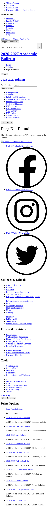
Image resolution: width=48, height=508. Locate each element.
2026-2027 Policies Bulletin (17, 461)
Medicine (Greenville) (15, 308)
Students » (10, 19)
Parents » (10, 26)
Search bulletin (7, 85)
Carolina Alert (12, 366)
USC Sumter (11, 111)
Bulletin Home (12, 8)
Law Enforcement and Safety (18, 353)
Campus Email (12, 368)
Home (8, 65)
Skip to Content (12, 3)
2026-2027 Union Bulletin (17, 500)
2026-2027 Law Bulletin (16, 435)
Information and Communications (19, 301)
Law (8, 303)
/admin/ (9, 67)
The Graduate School (14, 294)
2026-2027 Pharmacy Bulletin (18, 452)
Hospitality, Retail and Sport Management (23, 297)
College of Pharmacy (14, 104)
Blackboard (10, 373)
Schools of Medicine (14, 102)
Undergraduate (12, 92)
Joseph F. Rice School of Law (18, 99)
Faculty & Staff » (13, 21)
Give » (9, 35)
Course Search (12, 115)
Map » (8, 30)
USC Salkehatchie (13, 108)
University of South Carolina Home (20, 10)
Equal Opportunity (12, 389)
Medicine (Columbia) (14, 305)
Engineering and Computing (17, 292)
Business (9, 287)
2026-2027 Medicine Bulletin (18, 444)
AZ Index (10, 5)
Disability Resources (14, 346)
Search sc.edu (6, 47)
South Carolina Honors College (19, 324)
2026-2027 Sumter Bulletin (17, 481)
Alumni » (10, 23)
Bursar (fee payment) (14, 341)
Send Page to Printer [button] (14, 409)
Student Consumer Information (17, 385)
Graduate (10, 95)
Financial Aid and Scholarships (18, 339)
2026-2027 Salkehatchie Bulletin (19, 470)
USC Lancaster (12, 106)
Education (10, 290)
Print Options (7, 122)
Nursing (9, 312)
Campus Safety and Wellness (18, 375)
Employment (11, 334)
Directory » (10, 32)
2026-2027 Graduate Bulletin (18, 418)
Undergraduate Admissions (17, 337)
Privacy (8, 383)
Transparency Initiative (14, 387)
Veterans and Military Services (18, 344)
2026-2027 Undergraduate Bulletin (20, 489)
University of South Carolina (16, 381)
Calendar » (10, 28)
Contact (9, 391)
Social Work (11, 321)
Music (8, 310)
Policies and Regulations (16, 97)
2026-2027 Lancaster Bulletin (18, 426)
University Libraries (14, 355)
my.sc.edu (10, 370)
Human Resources (13, 350)
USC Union (11, 113)
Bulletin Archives (13, 118)
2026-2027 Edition (13, 79)
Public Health (11, 319)
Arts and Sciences (13, 285)
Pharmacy (10, 317)
